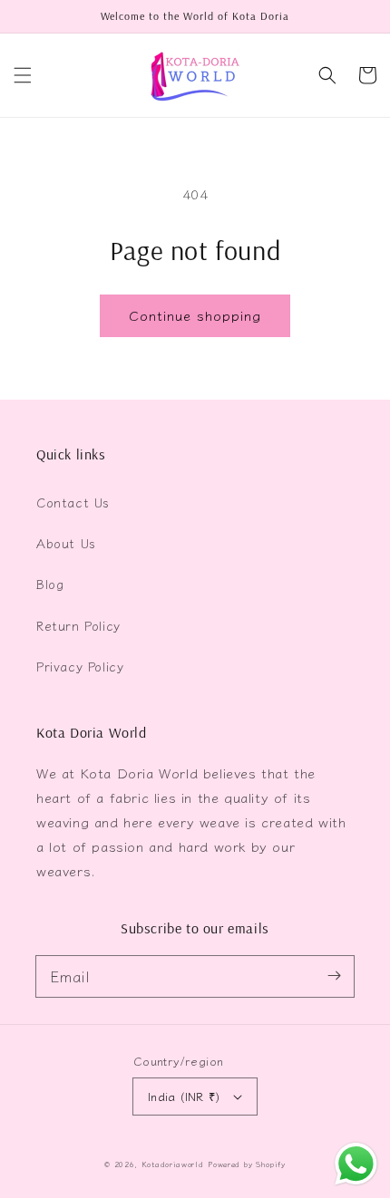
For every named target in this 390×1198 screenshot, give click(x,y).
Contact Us (73, 502)
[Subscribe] (334, 976)
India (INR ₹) (183, 1096)
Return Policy (78, 625)
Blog (49, 584)
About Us (66, 543)
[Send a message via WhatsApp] (356, 1164)
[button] (23, 75)
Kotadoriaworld (172, 1163)
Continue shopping (195, 314)
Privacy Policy (79, 666)
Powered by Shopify (247, 1163)
